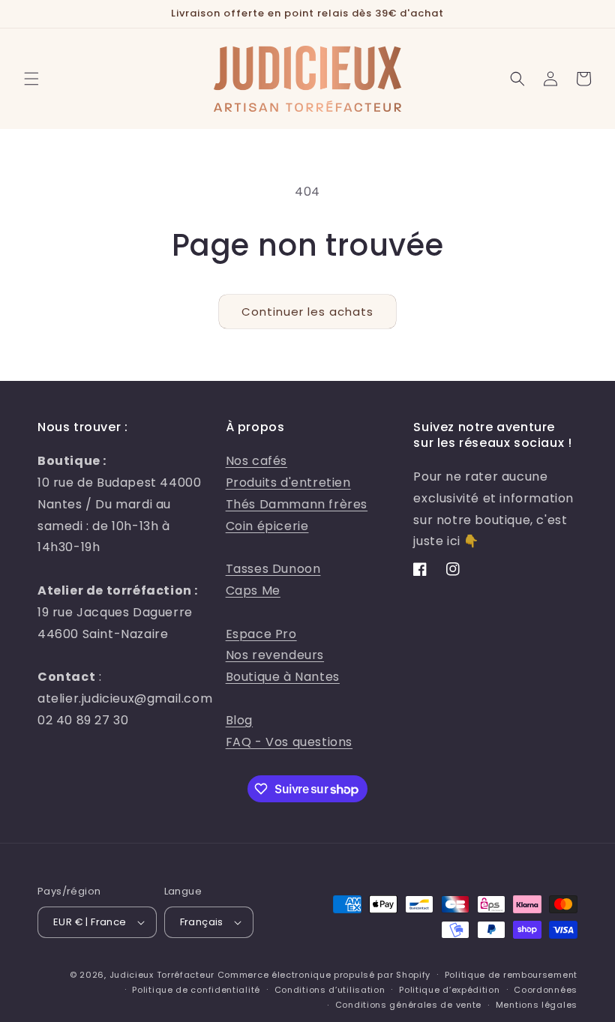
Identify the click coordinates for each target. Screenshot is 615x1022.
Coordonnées (546, 990)
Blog (239, 720)
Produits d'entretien (288, 482)
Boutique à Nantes (283, 676)
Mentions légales (537, 1005)
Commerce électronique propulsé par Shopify (324, 975)
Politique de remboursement (511, 975)
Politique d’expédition (449, 990)
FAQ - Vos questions (289, 742)
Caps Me (253, 590)
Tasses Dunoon (273, 568)
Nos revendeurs (275, 655)
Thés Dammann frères (297, 504)
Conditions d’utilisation (330, 990)
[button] (31, 78)
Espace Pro (261, 634)
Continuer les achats (308, 311)
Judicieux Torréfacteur (162, 975)
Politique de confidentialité (196, 990)
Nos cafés (256, 460)
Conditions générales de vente (408, 1005)
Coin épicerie (267, 526)
